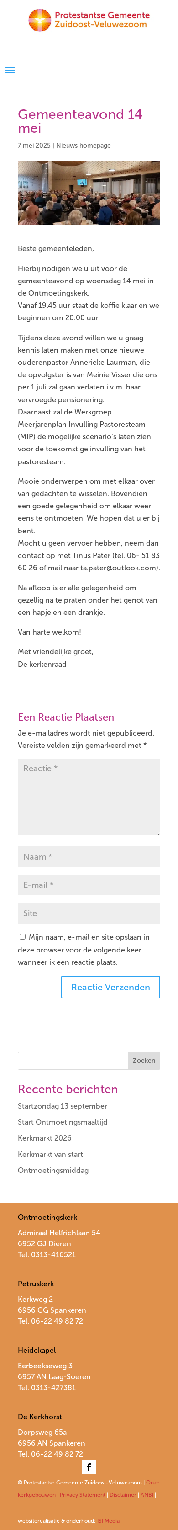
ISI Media (108, 1521)
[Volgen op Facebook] (89, 1467)
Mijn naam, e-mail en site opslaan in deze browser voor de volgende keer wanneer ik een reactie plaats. (84, 949)
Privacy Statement (82, 1495)
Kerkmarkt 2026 (45, 1138)
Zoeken (144, 1060)
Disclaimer (123, 1495)
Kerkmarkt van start (50, 1154)
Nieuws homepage (83, 145)
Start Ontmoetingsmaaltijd (63, 1122)
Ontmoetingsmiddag (53, 1170)
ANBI (147, 1495)
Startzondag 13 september (62, 1106)
